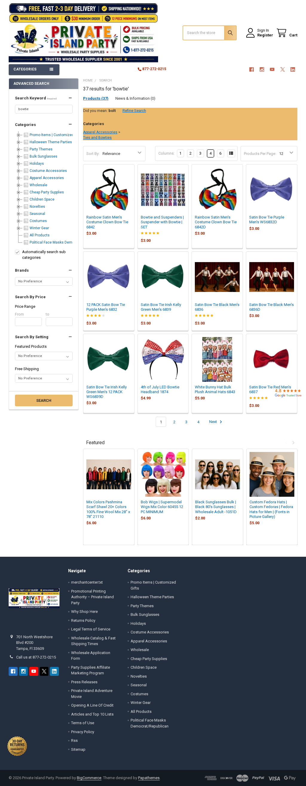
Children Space (144, 667)
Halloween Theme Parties (152, 597)
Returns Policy (83, 620)
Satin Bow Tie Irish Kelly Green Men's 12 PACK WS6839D (106, 392)
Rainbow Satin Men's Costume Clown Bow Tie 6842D (216, 222)
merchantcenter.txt (87, 582)
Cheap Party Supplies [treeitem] (47, 192)
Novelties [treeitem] (37, 206)
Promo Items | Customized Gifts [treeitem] (56, 135)
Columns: (166, 153)
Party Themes (142, 606)
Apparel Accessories (100, 132)
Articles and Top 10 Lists (92, 714)
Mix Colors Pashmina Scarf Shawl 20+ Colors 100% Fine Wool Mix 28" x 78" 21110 (108, 509)
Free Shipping (27, 369)
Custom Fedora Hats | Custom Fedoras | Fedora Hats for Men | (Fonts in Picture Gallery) (271, 509)
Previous (287, 443)
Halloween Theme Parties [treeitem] (51, 142)
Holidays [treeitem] (37, 163)
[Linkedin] (292, 69)
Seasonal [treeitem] (37, 214)
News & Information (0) (135, 98)
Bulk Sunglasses (145, 614)
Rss (74, 740)
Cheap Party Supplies (149, 658)
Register (265, 35)
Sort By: (93, 153)
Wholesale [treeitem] (38, 185)
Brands (22, 270)
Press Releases (84, 682)
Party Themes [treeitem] (41, 149)
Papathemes (149, 778)
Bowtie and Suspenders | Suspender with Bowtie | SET (162, 222)
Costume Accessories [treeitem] (48, 171)
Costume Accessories (150, 632)
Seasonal (139, 685)
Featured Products (31, 346)
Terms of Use (82, 723)
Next (213, 422)
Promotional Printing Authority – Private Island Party (92, 597)
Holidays (138, 623)
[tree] (44, 188)
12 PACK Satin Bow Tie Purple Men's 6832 (105, 307)
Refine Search (134, 110)
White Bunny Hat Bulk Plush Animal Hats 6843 (215, 389)
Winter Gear (141, 702)
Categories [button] (24, 69)
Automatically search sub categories (44, 255)
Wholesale (140, 649)
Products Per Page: (260, 153)
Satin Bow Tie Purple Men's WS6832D (266, 219)
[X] (282, 69)
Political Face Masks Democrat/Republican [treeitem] (65, 242)
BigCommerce (89, 778)
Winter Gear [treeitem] (39, 228)
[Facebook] (251, 69)
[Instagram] (262, 69)
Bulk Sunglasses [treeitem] (43, 156)
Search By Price (30, 297)
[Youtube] (272, 69)
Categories (25, 124)
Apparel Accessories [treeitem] (47, 178)
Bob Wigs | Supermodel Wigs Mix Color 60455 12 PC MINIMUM (162, 507)
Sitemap (78, 749)
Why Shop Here (84, 611)
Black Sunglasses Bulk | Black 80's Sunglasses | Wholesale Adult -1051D (216, 507)
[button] (44, 98)
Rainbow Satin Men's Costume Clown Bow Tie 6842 (107, 222)
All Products (141, 711)
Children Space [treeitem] (42, 199)
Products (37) (95, 98)
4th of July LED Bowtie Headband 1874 (160, 389)
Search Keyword (35, 98)
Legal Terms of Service (90, 629)
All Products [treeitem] (40, 235)
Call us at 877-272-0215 (36, 657)
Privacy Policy (82, 732)
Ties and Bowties (97, 138)
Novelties (139, 676)
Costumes (139, 694)
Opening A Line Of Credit (92, 705)
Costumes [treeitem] (38, 221)
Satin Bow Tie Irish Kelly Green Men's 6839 (161, 307)
